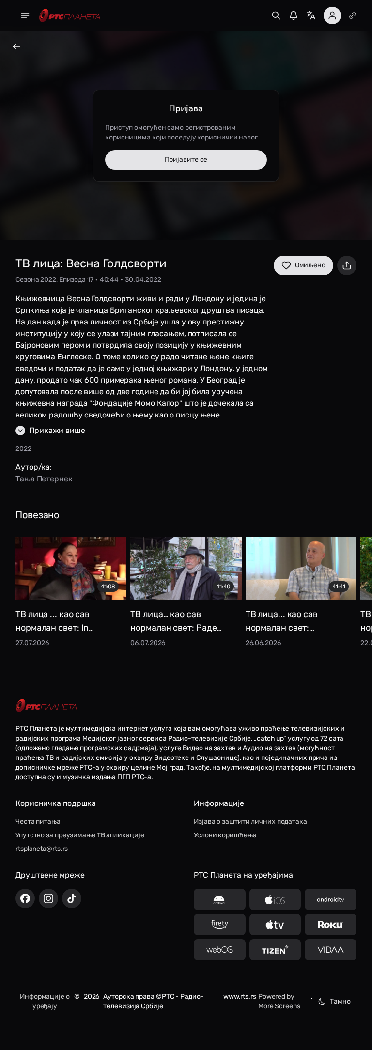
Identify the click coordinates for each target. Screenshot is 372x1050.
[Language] (311, 15)
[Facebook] (25, 898)
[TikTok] (71, 898)
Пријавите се (186, 159)
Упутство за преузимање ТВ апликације (80, 835)
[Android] (220, 899)
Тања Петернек (44, 478)
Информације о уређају (45, 1001)
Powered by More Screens (279, 1001)
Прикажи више (57, 430)
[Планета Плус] (352, 15)
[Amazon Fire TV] (220, 924)
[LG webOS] (220, 949)
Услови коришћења (225, 835)
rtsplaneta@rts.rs (42, 849)
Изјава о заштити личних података (250, 822)
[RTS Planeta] (70, 15)
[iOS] (275, 899)
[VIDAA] (330, 949)
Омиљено (310, 265)
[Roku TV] (330, 924)
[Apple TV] (275, 924)
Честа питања (38, 822)
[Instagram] (48, 898)
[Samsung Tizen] (275, 949)
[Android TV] (330, 899)
